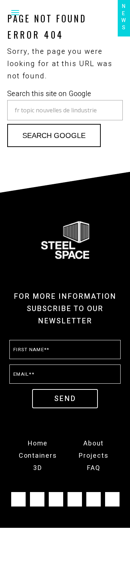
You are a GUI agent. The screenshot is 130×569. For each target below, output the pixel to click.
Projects (93, 456)
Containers (38, 456)
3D (37, 468)
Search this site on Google (49, 94)
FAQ (93, 468)
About (93, 443)
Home (38, 443)
